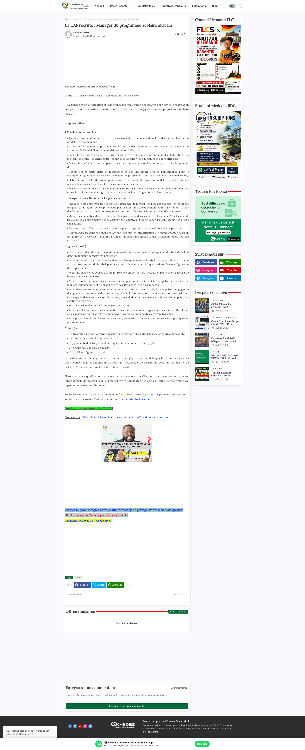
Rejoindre (202, 744)
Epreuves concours (174, 5)
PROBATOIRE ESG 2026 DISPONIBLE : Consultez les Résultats (225, 357)
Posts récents (119, 5)
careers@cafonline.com (135, 399)
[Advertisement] (127, 62)
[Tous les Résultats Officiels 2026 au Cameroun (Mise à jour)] (202, 374)
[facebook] (70, 726)
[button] (232, 6)
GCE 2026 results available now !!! (221, 305)
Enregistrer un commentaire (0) (126, 706)
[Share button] (128, 585)
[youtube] (80, 726)
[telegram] (90, 726)
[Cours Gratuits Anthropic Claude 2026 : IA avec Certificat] (202, 322)
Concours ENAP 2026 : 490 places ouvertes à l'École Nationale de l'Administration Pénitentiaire (224, 340)
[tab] (99, 6)
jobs (77, 19)
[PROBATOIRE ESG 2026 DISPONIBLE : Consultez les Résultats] (202, 357)
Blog (215, 5)
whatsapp (232, 262)
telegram (208, 278)
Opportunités (144, 5)
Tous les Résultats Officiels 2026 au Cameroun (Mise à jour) (224, 374)
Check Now (25, 734)
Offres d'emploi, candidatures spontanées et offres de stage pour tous (125, 417)
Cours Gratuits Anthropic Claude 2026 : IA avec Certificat (225, 323)
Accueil (99, 5)
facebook (208, 262)
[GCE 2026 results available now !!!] (202, 305)
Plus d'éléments (178, 611)
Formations (199, 5)
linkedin (232, 278)
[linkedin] (75, 726)
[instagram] (85, 726)
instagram (208, 270)
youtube (232, 270)
